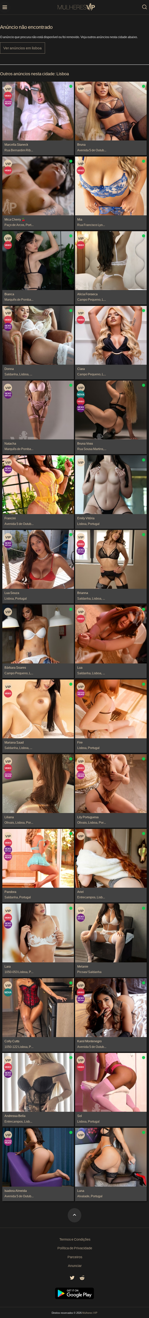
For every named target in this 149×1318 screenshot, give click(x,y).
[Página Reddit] (82, 1279)
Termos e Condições (74, 1239)
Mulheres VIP (89, 1312)
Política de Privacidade (74, 1248)
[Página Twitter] (72, 1279)
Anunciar (75, 1265)
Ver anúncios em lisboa (22, 48)
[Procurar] (144, 7)
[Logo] (76, 7)
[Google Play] (74, 1298)
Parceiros (75, 1257)
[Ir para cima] (74, 1215)
